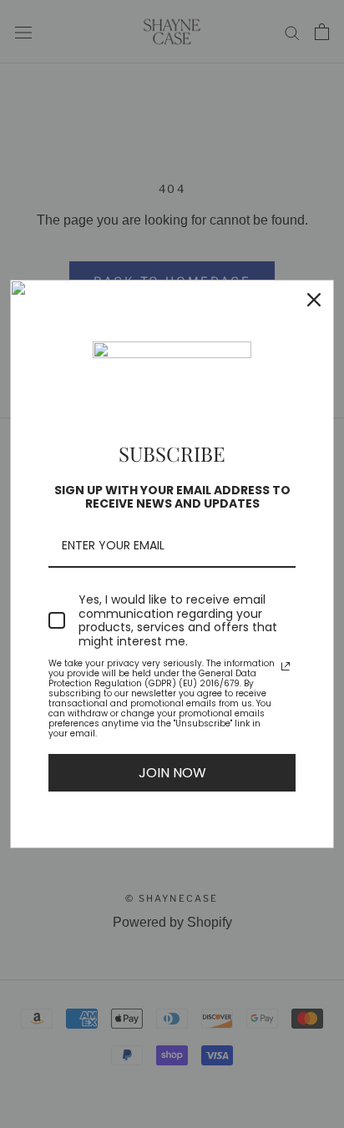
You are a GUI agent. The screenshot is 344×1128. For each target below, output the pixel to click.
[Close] (314, 300)
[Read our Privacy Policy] (286, 666)
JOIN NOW (172, 772)
